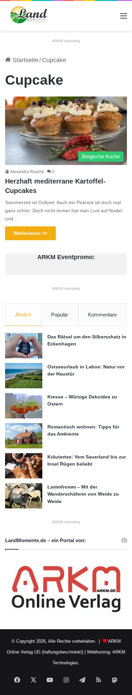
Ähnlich (23, 314)
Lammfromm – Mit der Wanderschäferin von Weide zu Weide (83, 494)
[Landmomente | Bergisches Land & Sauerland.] (26, 16)
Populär (59, 314)
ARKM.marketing (66, 41)
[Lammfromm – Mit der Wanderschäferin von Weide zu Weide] (23, 495)
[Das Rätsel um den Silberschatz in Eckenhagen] (23, 345)
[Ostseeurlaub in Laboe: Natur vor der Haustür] (23, 375)
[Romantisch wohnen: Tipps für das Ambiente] (23, 435)
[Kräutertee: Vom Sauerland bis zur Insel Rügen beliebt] (23, 465)
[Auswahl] (123, 18)
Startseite (24, 60)
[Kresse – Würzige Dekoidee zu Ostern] (23, 405)
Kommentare (102, 314)
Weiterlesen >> (30, 233)
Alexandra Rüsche (27, 171)
